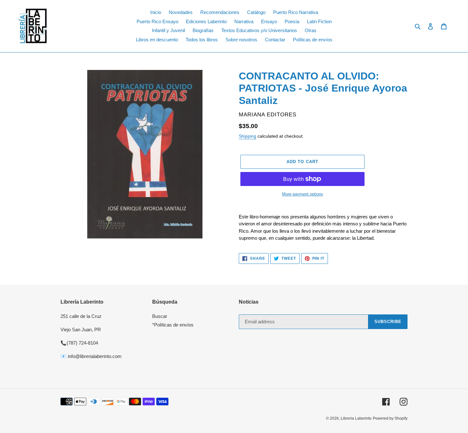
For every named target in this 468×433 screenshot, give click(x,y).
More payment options (302, 194)
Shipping (247, 136)
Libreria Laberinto (356, 418)
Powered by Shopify (390, 418)
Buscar (159, 316)
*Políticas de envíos (173, 324)
